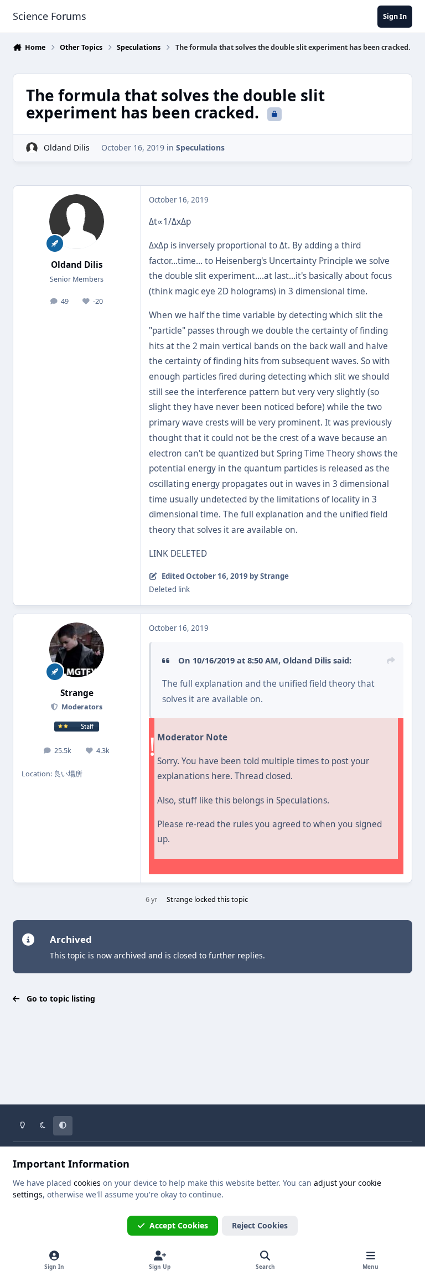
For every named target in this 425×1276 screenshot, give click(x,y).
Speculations (200, 147)
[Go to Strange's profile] (76, 650)
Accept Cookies (178, 1225)
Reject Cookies (260, 1225)
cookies (87, 1183)
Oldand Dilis (67, 147)
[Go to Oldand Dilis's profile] (32, 148)
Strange (77, 693)
